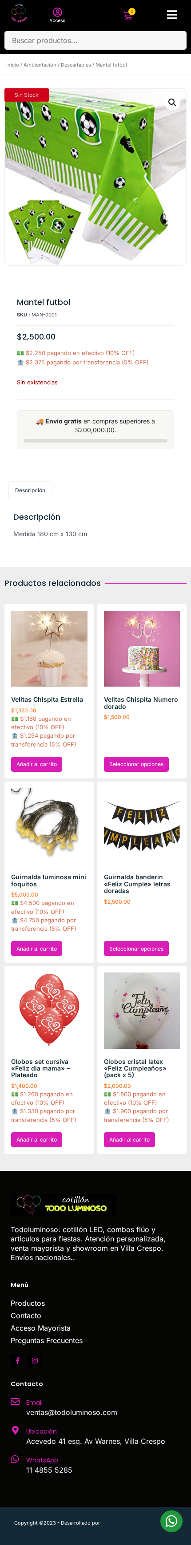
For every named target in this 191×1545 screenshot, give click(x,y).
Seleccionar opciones (136, 764)
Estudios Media (139, 1523)
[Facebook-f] (17, 1360)
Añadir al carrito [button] (36, 764)
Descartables (76, 65)
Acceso (57, 20)
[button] (172, 103)
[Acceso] (57, 12)
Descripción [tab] (30, 490)
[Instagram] (34, 1360)
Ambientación (40, 65)
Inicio (12, 65)
